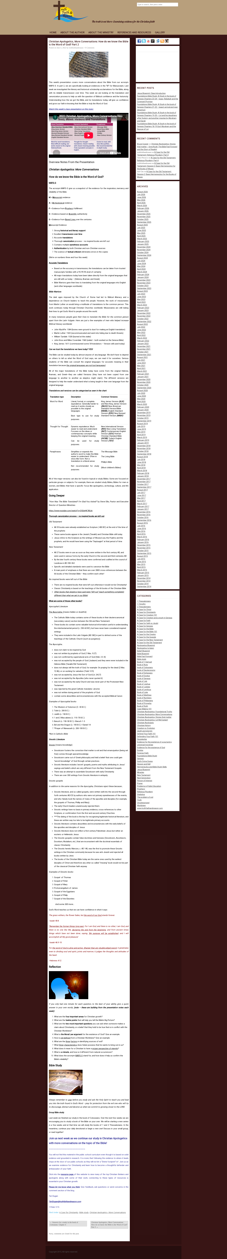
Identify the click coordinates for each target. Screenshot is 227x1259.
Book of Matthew (144, 695)
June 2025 (141, 230)
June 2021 (141, 363)
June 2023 (141, 297)
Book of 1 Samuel (144, 662)
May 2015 (141, 564)
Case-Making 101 (144, 709)
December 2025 (143, 214)
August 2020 (142, 390)
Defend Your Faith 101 (146, 734)
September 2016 (144, 520)
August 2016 (142, 523)
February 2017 (143, 506)
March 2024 (142, 272)
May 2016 (141, 531)
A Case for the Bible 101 (147, 632)
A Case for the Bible (145, 629)
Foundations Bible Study (147, 756)
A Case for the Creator (146, 634)
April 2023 (141, 302)
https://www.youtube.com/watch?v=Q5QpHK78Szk (70, 510)
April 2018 (141, 468)
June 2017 (141, 495)
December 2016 (143, 512)
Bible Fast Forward (144, 656)
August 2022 (142, 324)
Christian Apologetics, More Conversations (108, 1212)
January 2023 (143, 310)
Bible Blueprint (143, 654)
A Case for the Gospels (146, 637)
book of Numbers (144, 698)
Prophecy (141, 789)
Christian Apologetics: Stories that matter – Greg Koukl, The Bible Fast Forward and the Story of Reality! (157, 147)
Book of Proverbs (144, 703)
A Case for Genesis (145, 626)
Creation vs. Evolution (146, 728)
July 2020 (141, 393)
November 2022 (143, 316)
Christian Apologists (145, 723)
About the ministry (100, 32)
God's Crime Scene (145, 761)
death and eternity (144, 731)
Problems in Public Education (149, 786)
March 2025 (142, 239)
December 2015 (143, 545)
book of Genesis (143, 678)
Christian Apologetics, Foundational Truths (154, 712)
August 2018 (142, 457)
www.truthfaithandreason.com (150, 808)
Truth (139, 800)
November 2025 (143, 217)
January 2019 (143, 443)
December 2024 (143, 247)
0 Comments (89, 48)
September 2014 (144, 586)
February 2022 (143, 341)
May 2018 (141, 465)
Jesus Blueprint (143, 770)
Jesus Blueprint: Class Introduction (151, 93)
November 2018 (143, 448)
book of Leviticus (144, 690)
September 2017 (144, 487)
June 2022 (141, 330)
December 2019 (143, 413)
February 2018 (143, 473)
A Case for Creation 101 (147, 615)
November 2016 (143, 515)
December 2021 (143, 346)
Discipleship (142, 739)
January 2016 (143, 542)
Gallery (160, 32)
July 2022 (141, 327)
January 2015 (143, 575)
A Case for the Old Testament (149, 643)
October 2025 (142, 219)
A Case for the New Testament (150, 640)
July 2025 (141, 228)
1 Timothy (141, 604)
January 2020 (143, 410)
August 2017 (142, 490)
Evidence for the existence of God (151, 747)
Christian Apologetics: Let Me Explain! (152, 720)
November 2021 (143, 349)
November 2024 (143, 250)
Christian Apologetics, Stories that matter (154, 717)
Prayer (140, 783)
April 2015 (141, 567)
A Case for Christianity (68, 1212)
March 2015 (142, 570)
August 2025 (142, 225)
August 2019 (142, 424)
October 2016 (142, 517)
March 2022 (142, 338)
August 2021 (142, 357)
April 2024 (141, 269)
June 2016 (141, 528)
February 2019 (143, 440)
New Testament (143, 775)
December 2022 (143, 313)
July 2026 (141, 194)
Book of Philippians (145, 701)
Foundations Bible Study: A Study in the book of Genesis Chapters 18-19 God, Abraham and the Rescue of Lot (156, 126)
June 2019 (141, 429)
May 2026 (141, 200)
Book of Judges (143, 687)
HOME (53, 32)
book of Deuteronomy (146, 670)
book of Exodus (143, 676)
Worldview (141, 805)
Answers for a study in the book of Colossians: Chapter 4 (64, 1223)
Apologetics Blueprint (146, 645)
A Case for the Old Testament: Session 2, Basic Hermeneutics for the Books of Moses (156, 166)
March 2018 (142, 471)
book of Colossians (145, 667)
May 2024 (141, 266)
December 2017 (143, 479)
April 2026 (141, 203)
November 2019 (143, 415)
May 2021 (141, 366)
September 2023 (144, 288)
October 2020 (142, 385)
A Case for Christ (144, 609)
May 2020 (141, 399)
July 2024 (141, 261)
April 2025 (141, 236)
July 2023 (141, 294)
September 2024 (144, 255)
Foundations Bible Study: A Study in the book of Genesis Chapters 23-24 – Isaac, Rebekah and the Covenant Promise (157, 99)
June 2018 (141, 462)
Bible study (84, 1212)
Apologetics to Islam (145, 648)
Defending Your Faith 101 (147, 736)
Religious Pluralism (145, 792)
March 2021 (142, 371)
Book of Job (142, 681)
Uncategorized (143, 803)
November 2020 (143, 382)
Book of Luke (142, 692)
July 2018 (141, 459)
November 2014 (143, 581)
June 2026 (141, 197)
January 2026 (143, 211)
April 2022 (141, 335)
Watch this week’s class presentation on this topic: (71, 109)
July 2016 (141, 526)
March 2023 (142, 305)
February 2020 (143, 407)
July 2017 (141, 493)
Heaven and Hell (143, 764)
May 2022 (141, 333)
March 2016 (142, 537)
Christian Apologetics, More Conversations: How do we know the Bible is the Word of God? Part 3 (109, 1224)
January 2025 (143, 244)
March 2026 (142, 206)
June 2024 (141, 263)
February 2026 (143, 208)
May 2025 (141, 233)
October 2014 (142, 584)
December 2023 (143, 280)
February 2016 (143, 540)
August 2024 (142, 258)
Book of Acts (142, 665)
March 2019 (142, 437)
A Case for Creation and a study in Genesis (154, 618)
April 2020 (141, 402)
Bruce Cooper (142, 144)
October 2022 (142, 319)
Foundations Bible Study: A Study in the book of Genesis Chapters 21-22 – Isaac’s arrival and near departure (157, 107)
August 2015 (142, 556)
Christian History (144, 725)
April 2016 (141, 534)
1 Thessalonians (144, 601)
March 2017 (142, 504)
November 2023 (143, 283)
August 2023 (142, 291)
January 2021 (143, 377)
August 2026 (142, 192)
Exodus (140, 750)
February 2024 (143, 275)
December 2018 (143, 446)
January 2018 (143, 476)
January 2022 (143, 344)
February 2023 (143, 308)
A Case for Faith (143, 621)
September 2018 (144, 454)
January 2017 (143, 509)
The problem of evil (145, 797)
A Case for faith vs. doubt (147, 623)
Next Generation (144, 778)
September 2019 (144, 421)
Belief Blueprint (143, 651)
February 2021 (143, 374)
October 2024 (142, 252)
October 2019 (142, 418)
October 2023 (142, 286)
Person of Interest (144, 781)
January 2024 (143, 277)
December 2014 (143, 578)
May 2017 (141, 498)
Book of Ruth (142, 706)
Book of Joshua (143, 684)
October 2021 (142, 352)
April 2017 (141, 501)
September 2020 (144, 388)
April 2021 (141, 368)
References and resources (134, 32)
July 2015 (141, 559)
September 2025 (144, 222)
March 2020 (142, 404)
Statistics (141, 794)
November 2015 (143, 548)
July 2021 (141, 360)
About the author (72, 32)
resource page (67, 1174)
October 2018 (142, 451)
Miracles (140, 772)
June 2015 (141, 562)
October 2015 (142, 551)
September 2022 (144, 321)
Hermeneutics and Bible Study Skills (152, 767)
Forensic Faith (143, 753)
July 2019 (141, 426)
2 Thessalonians (144, 607)
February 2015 (143, 573)
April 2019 (141, 435)
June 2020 (141, 396)
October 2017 (142, 484)
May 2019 (141, 432)
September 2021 (144, 355)
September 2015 (144, 553)
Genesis (140, 759)
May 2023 (141, 299)
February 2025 (143, 241)
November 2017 (143, 482)
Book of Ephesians (145, 673)
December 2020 (143, 379)
